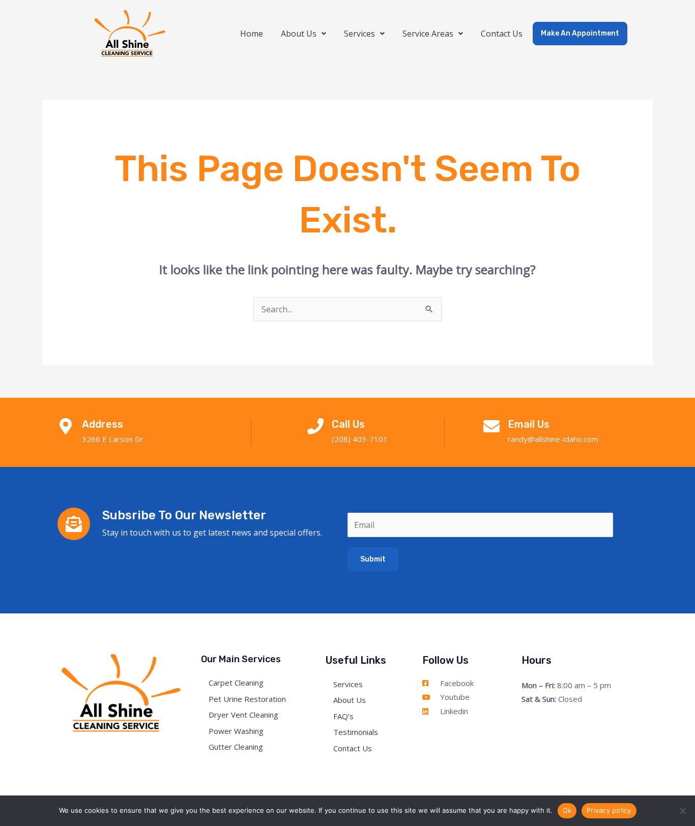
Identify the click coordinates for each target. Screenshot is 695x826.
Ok (567, 810)
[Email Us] (491, 426)
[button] (303, 33)
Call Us (348, 424)
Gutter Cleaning (236, 747)
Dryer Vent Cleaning (243, 715)
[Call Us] (315, 426)
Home (251, 33)
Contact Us (502, 33)
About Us (298, 33)
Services (359, 33)
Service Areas (427, 33)
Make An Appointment (580, 33)
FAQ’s (343, 716)
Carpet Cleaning (236, 682)
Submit (373, 559)
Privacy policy (609, 810)
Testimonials (355, 732)
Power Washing (236, 731)
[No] (682, 811)
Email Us (528, 424)
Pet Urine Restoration (247, 699)
